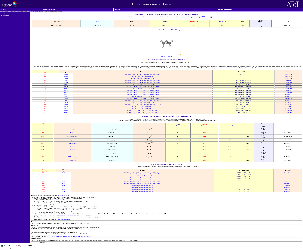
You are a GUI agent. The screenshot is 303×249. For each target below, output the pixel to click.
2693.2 (66, 80)
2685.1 (66, 96)
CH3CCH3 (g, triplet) (149, 78)
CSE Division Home (5, 15)
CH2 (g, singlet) (157, 74)
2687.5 (66, 86)
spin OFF (170, 56)
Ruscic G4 (288, 80)
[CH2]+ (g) (139, 74)
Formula (97, 21)
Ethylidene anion (72, 160)
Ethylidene (72, 140)
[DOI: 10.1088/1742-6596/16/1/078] (63, 204)
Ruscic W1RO (288, 74)
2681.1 (63, 189)
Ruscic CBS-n (288, 82)
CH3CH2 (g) (155, 112)
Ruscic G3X (288, 94)
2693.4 (66, 82)
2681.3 (63, 191)
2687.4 (66, 92)
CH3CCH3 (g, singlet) (130, 74)
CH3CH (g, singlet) (154, 86)
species (32, 11)
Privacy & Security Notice (5, 248)
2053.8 (66, 110)
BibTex (63, 195)
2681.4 (66, 108)
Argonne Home (4, 11)
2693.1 (66, 100)
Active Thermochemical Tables (151, 4)
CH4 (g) (140, 110)
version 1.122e (158, 16)
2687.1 (66, 94)
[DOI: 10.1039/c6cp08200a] (66, 215)
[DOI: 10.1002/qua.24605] (64, 219)
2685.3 (66, 102)
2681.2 (66, 106)
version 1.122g (26, 11)
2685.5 (66, 78)
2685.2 (66, 84)
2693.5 (66, 74)
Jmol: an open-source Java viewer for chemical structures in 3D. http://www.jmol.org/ (70, 236)
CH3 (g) (140, 112)
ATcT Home (10, 11)
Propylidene (72, 153)
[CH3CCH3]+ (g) (148, 74)
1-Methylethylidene (72, 129)
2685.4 (66, 88)
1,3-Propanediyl (72, 156)
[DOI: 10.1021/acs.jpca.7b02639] (63, 211)
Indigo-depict (54, 235)
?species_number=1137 (39, 11)
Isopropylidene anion (72, 136)
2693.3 (66, 104)
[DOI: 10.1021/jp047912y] (61, 199)
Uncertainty (222, 21)
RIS (58, 195)
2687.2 (66, 90)
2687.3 (66, 98)
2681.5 (66, 76)
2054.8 (66, 112)
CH (203, 16)
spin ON (163, 56)
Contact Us (13, 248)
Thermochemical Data (18, 11)
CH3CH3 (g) (155, 110)
